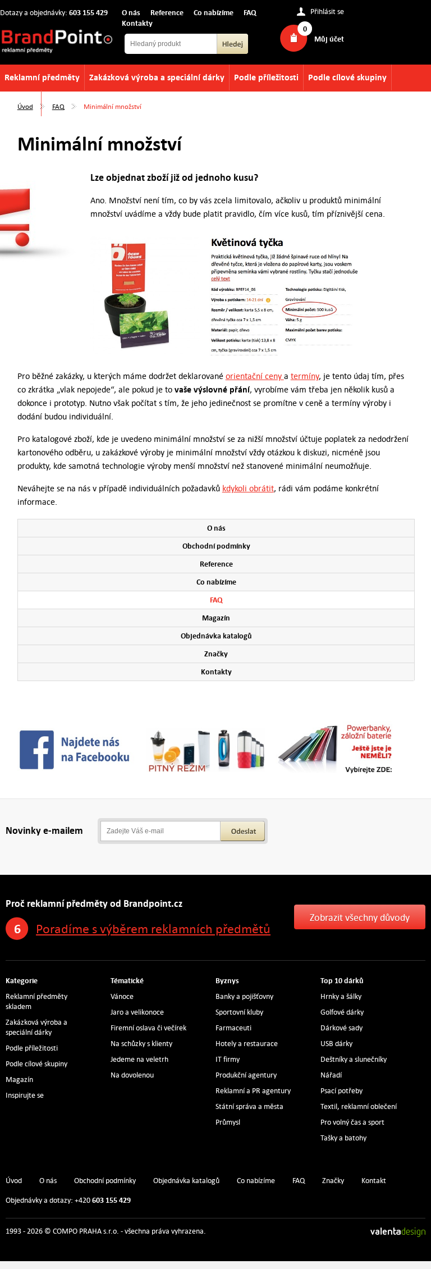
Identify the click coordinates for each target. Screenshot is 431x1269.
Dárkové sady (341, 1028)
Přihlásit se (327, 11)
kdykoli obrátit (248, 488)
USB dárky (336, 1043)
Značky (216, 654)
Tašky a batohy (343, 1138)
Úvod (25, 106)
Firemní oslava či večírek (148, 1028)
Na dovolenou (132, 1075)
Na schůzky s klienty (141, 1043)
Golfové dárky (342, 1012)
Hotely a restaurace (247, 1043)
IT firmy (228, 1059)
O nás (131, 12)
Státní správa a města (249, 1106)
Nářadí (331, 1075)
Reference (167, 12)
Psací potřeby (341, 1090)
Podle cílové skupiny (347, 77)
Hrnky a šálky (340, 996)
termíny (305, 376)
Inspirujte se (25, 1095)
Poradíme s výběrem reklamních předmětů (153, 928)
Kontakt (373, 1180)
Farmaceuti (233, 1028)
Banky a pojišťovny (244, 996)
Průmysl (228, 1122)
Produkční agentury (246, 1075)
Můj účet (329, 39)
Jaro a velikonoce (137, 1012)
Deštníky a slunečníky (353, 1059)
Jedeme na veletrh (139, 1059)
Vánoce (122, 996)
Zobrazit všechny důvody (360, 917)
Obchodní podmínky (216, 546)
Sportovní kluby (239, 1012)
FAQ (250, 12)
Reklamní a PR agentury (253, 1090)
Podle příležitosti (266, 77)
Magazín (216, 618)
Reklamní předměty (42, 77)
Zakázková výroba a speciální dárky (156, 77)
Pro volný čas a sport (352, 1122)
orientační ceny (255, 376)
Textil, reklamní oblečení (358, 1106)
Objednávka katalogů (216, 636)
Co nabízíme (213, 12)
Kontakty (137, 23)
